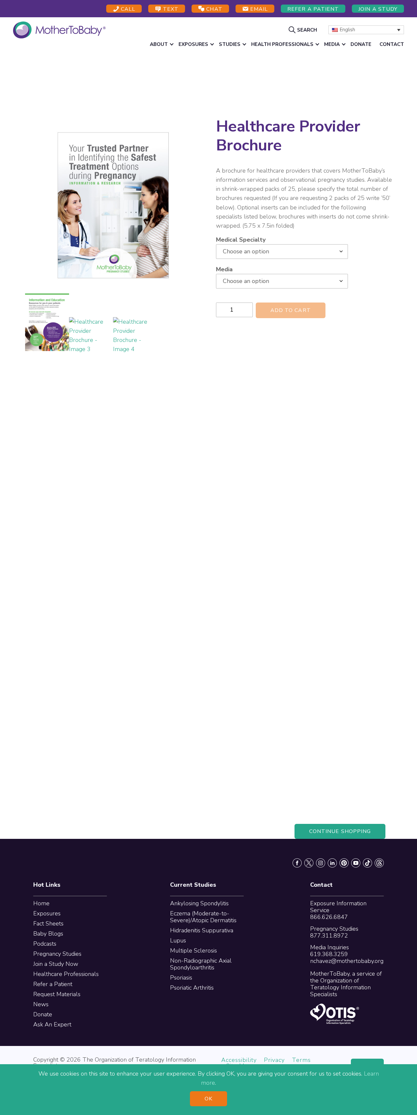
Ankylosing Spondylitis (199, 903)
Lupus (178, 940)
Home (41, 903)
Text (170, 9)
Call (127, 9)
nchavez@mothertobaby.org (346, 961)
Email (258, 9)
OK (208, 1098)
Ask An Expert (52, 1024)
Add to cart (290, 310)
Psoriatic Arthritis (192, 988)
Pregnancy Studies (57, 954)
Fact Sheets (48, 923)
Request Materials (56, 994)
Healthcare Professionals (66, 974)
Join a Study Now (55, 964)
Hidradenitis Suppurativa (201, 930)
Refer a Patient (313, 9)
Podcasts (44, 944)
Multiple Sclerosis (193, 950)
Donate (42, 1014)
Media (224, 269)
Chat (213, 9)
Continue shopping (340, 831)
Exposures (47, 913)
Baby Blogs (48, 934)
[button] (303, 30)
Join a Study (377, 9)
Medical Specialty (241, 240)
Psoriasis (181, 977)
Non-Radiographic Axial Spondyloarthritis (201, 964)
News (41, 1004)
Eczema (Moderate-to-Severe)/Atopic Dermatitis (203, 917)
